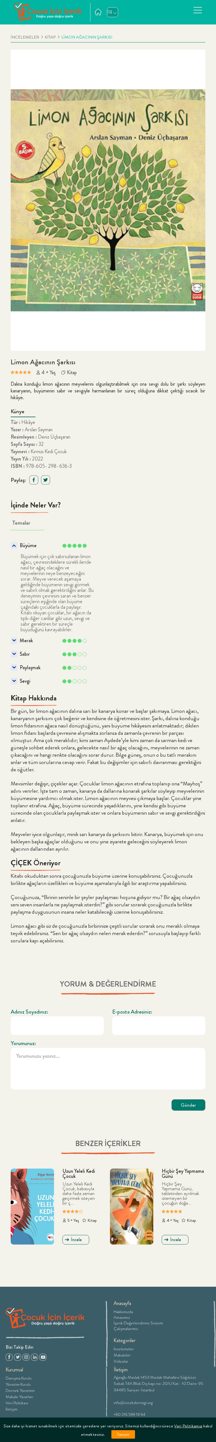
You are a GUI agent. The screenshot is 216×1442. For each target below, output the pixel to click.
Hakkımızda (123, 1312)
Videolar (121, 1361)
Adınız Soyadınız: (29, 1012)
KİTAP (50, 37)
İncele (76, 1239)
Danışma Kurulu (19, 1377)
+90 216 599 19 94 (129, 1414)
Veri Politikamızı (188, 1426)
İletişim (11, 1408)
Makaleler (122, 1354)
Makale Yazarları (19, 1396)
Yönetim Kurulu (18, 1384)
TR (109, 12)
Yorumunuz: (23, 1043)
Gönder (188, 1105)
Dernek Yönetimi (20, 1390)
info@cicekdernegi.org (133, 1402)
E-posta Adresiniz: (132, 1012)
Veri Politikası (17, 1402)
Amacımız (122, 1317)
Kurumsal (14, 1369)
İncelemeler (124, 1348)
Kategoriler (125, 1340)
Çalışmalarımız (126, 1329)
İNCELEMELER (25, 37)
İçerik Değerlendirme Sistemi (138, 1323)
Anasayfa (122, 1303)
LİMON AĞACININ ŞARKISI (86, 37)
